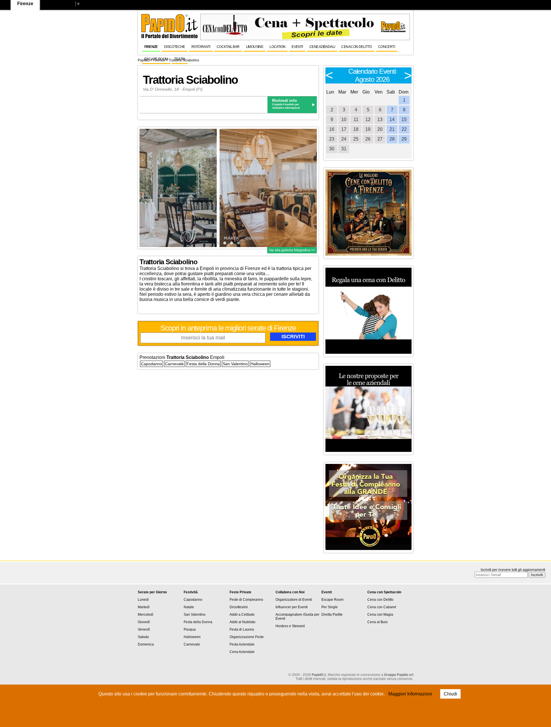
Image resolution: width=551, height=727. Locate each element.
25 (355, 139)
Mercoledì (145, 615)
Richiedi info (284, 100)
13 (380, 119)
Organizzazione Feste (247, 637)
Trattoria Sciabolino (190, 79)
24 (343, 139)
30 (331, 148)
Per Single (329, 607)
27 (380, 139)
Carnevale (174, 363)
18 (355, 129)
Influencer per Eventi (292, 607)
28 (392, 139)
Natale (189, 607)
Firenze (151, 47)
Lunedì (143, 600)
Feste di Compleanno (246, 600)
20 (380, 129)
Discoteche (174, 47)
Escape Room (156, 59)
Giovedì (144, 622)
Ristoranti (200, 47)
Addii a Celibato (242, 615)
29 (404, 139)
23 (331, 139)
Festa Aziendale (242, 644)
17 (343, 129)
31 (343, 148)
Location (277, 47)
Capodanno (151, 363)
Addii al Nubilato (242, 622)
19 (367, 129)
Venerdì (144, 629)
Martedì (144, 607)
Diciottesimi (239, 607)
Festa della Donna (203, 363)
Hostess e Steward (290, 626)
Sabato (143, 637)
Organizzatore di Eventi (294, 600)
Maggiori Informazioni (410, 693)
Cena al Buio (377, 622)
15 (404, 119)
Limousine (254, 47)
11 (356, 119)
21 (392, 129)
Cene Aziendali (322, 47)
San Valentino (235, 363)
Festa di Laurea (242, 629)
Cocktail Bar (228, 47)
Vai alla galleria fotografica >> (292, 250)
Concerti (386, 47)
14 (392, 119)
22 (404, 129)
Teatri (179, 59)
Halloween (260, 363)
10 (343, 119)
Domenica (146, 644)
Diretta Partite (332, 615)
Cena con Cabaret (381, 607)
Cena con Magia (380, 615)
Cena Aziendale (242, 652)
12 (367, 119)
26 (367, 139)
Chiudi (450, 693)
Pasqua (190, 629)
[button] (217, 243)
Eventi (297, 47)
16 (331, 129)
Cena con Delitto (356, 47)
